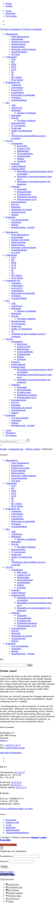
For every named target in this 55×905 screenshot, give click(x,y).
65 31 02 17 (19, 772)
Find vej (3, 740)
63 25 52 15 (21, 787)
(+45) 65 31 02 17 (13, 745)
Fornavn (3, 861)
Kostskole (21, 161)
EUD (13, 67)
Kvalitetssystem (24, 194)
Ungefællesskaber (19, 52)
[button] (7, 874)
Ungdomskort (17, 92)
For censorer (11, 16)
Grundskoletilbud (19, 100)
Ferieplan (15, 164)
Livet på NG (17, 90)
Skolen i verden (33, 449)
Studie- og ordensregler (21, 130)
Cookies (43, 837)
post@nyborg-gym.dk (15, 748)
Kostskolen (11, 217)
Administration (23, 156)
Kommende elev (13, 82)
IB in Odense (17, 80)
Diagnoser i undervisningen (23, 49)
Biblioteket (16, 110)
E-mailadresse (6, 856)
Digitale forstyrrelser (20, 41)
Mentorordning (18, 47)
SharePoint (10, 13)
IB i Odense (16, 77)
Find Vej (15, 204)
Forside (3, 449)
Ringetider (16, 207)
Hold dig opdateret (8, 845)
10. (12, 74)
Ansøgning (16, 85)
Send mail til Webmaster (11, 752)
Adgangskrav (17, 87)
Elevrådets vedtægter (26, 120)
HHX (13, 64)
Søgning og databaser (26, 113)
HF (12, 62)
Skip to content (6, 872)
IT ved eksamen (18, 125)
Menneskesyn (12, 34)
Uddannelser (11, 57)
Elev (8, 102)
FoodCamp (16, 128)
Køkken (20, 158)
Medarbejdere (23, 151)
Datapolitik (22, 189)
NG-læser (15, 54)
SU (12, 133)
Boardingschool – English (22, 227)
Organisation (17, 143)
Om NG (9, 141)
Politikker (15, 186)
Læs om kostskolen (19, 219)
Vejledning (16, 97)
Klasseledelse (17, 39)
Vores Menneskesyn (20, 36)
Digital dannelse (18, 44)
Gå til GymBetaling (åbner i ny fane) (16, 808)
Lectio (8, 11)
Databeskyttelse (18, 169)
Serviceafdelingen (25, 153)
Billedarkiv (16, 115)
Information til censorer (21, 209)
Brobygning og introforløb (23, 95)
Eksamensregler (18, 123)
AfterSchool (16, 108)
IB (12, 72)
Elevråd (14, 118)
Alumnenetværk (18, 212)
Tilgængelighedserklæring (17, 832)
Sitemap (34, 837)
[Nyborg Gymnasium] (10, 29)
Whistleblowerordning (27, 197)
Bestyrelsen (22, 146)
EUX (13, 69)
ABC (13, 105)
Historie (14, 214)
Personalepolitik (24, 191)
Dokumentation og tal (26, 199)
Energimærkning (18, 202)
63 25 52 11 (16, 782)
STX (13, 59)
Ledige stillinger (18, 166)
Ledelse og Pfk (23, 148)
